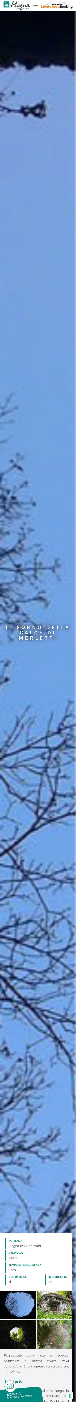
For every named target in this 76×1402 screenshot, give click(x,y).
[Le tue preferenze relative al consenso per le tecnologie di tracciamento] (69, 1395)
